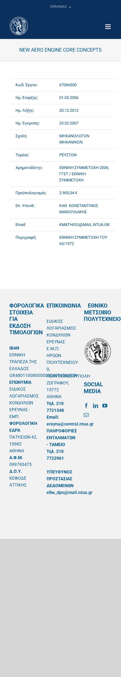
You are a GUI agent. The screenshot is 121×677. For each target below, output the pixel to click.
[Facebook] (86, 405)
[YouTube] (104, 405)
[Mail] (86, 414)
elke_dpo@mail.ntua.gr (69, 492)
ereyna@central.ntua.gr (70, 423)
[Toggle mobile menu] (108, 26)
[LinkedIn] (95, 405)
